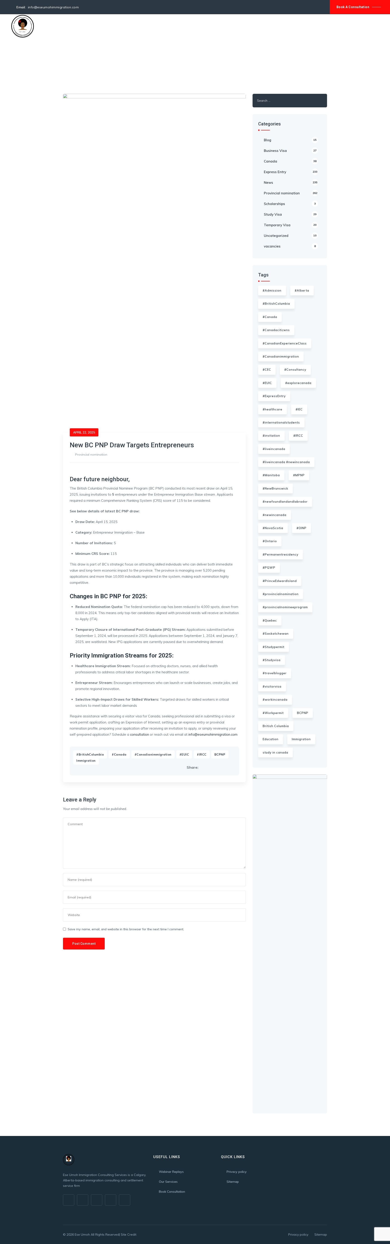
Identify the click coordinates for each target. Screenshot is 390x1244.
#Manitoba (271, 475)
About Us (65, 26)
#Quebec (270, 620)
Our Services (91, 26)
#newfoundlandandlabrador (285, 501)
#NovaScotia (273, 528)
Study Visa (290, 214)
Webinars (118, 26)
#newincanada (274, 515)
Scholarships (290, 204)
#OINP (301, 528)
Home (47, 26)
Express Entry (290, 172)
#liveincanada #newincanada (286, 462)
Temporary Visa (290, 225)
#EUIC (184, 754)
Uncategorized (290, 235)
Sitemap (233, 1182)
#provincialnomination (281, 594)
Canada (290, 161)
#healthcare (272, 409)
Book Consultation (172, 1192)
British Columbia (276, 726)
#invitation (271, 435)
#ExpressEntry (274, 396)
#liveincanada (274, 449)
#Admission (272, 290)
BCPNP (219, 754)
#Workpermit (273, 713)
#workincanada (275, 699)
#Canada (119, 754)
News (290, 182)
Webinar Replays (171, 1172)
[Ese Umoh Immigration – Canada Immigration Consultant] (22, 26)
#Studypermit (273, 647)
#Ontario (270, 541)
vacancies (290, 246)
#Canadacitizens (276, 330)
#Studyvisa (272, 660)
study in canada (275, 752)
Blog (150, 26)
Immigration (86, 760)
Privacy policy (237, 1172)
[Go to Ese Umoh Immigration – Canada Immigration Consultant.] (64, 62)
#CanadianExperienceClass (285, 343)
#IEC (299, 409)
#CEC (267, 369)
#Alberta (302, 290)
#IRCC (202, 754)
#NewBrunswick (275, 488)
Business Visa (290, 150)
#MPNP (299, 475)
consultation (139, 734)
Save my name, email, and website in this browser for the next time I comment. (126, 929)
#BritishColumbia (90, 754)
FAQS (136, 26)
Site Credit (128, 1234)
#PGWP (269, 567)
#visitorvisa (272, 686)
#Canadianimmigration (153, 754)
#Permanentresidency (280, 554)
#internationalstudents (281, 422)
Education (271, 739)
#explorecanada (298, 383)
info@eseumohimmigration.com (212, 734)
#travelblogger (275, 673)
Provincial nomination (91, 454)
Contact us (171, 26)
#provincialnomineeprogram (285, 607)
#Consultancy (295, 369)
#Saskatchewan (276, 633)
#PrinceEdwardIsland (280, 581)
